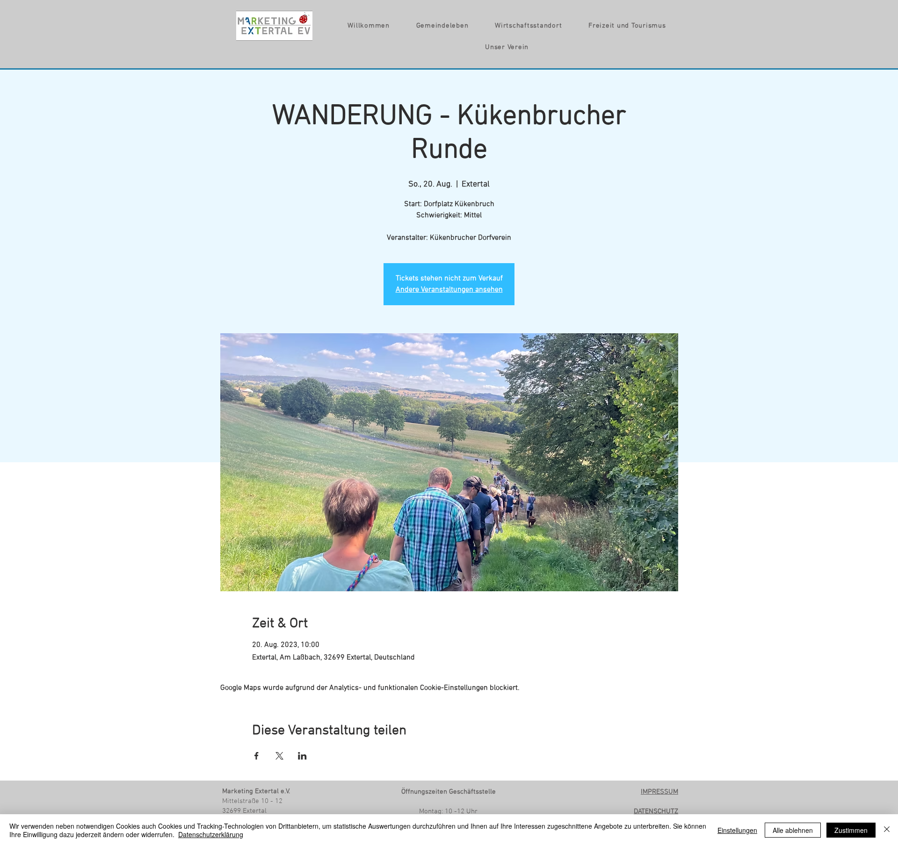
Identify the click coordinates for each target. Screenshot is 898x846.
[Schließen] (886, 830)
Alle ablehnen (793, 830)
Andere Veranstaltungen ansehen (449, 289)
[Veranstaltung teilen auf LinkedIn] (302, 756)
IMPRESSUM (659, 792)
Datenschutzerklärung (210, 834)
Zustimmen (851, 830)
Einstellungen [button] (737, 830)
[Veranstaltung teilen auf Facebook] (256, 756)
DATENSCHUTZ (656, 811)
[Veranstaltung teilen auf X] (279, 756)
